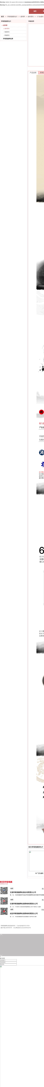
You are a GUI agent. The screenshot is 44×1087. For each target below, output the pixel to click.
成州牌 (22, 16)
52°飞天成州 (39, 873)
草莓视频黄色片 (12, 16)
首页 (2, 16)
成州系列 (31, 16)
